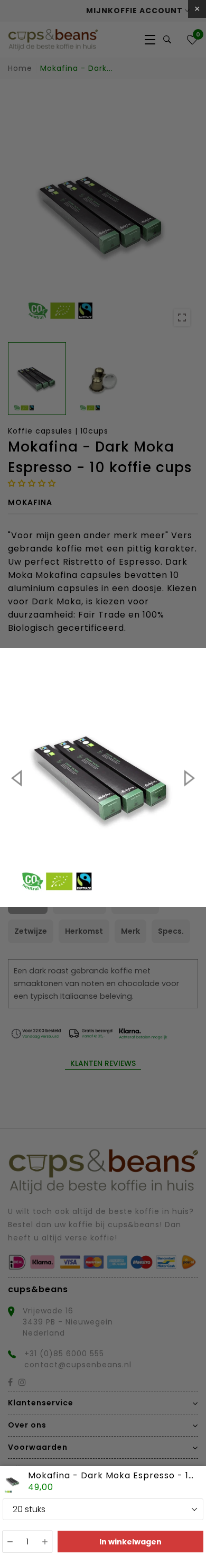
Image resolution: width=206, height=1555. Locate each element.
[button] (10, 1541)
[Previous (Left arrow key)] (18, 777)
